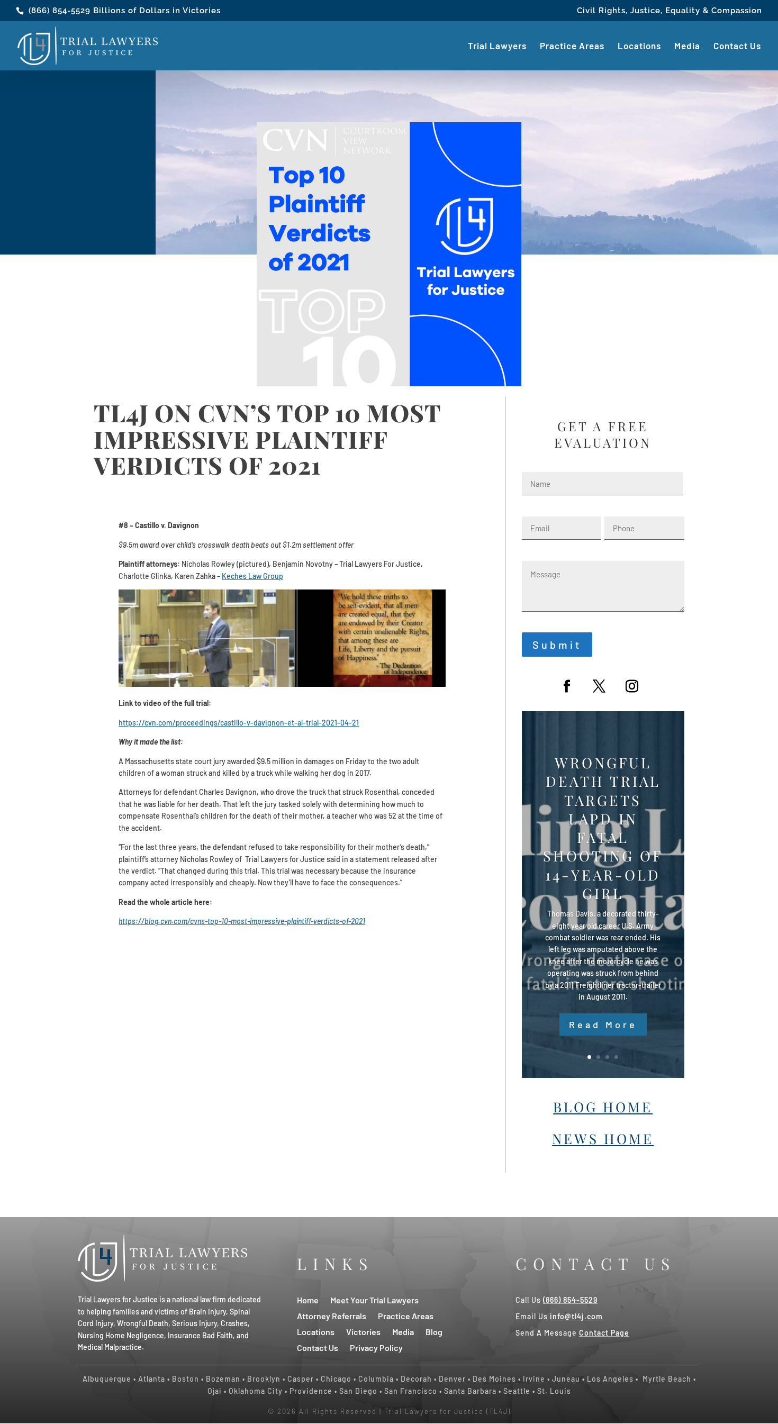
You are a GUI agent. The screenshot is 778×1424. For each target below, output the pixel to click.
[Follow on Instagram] (632, 686)
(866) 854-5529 (60, 10)
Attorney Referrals (331, 1315)
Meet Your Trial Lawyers (374, 1299)
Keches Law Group (252, 576)
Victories (363, 1331)
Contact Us (737, 46)
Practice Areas (572, 46)
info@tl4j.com (576, 1316)
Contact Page (604, 1332)
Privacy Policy (376, 1347)
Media (687, 46)
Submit (557, 644)
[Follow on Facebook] (567, 686)
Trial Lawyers (497, 46)
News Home (603, 1138)
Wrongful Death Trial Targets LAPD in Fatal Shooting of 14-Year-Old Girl (603, 828)
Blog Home (603, 1107)
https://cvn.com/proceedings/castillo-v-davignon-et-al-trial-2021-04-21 (239, 722)
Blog (434, 1331)
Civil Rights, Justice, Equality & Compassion (669, 11)
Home (308, 1299)
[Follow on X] (599, 686)
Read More (603, 1024)
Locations (639, 46)
